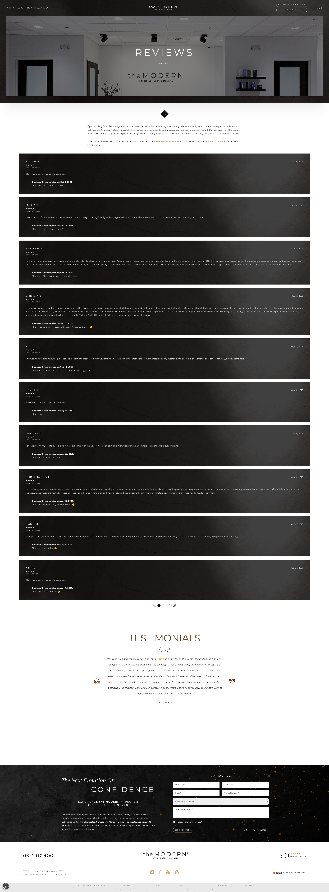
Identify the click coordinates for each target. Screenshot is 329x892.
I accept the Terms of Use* (189, 822)
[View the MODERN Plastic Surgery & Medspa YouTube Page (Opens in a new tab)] (167, 872)
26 (170, 605)
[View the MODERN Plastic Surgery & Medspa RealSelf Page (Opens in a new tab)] (176, 872)
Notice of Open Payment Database (216, 885)
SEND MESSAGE (182, 830)
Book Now (290, 10)
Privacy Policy (183, 885)
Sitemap (157, 885)
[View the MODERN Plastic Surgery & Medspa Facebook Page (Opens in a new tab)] (160, 872)
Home (159, 63)
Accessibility (249, 885)
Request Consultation (290, 4)
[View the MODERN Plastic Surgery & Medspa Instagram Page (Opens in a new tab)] (152, 872)
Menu (320, 8)
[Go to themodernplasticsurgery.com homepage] (162, 8)
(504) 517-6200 (14, 8)
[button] (314, 8)
